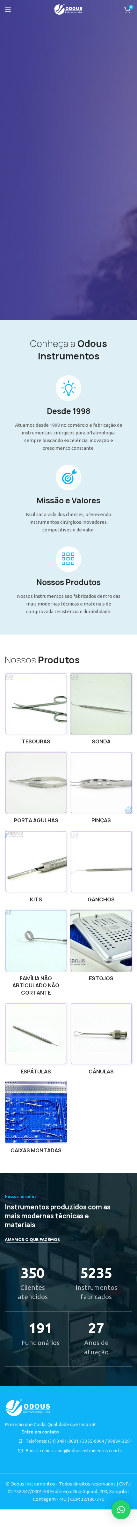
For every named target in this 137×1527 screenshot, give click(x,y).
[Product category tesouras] (36, 710)
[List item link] (75, 1441)
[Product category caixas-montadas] (36, 1119)
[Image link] (29, 1407)
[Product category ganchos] (101, 868)
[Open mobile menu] (8, 9)
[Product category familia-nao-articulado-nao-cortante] (36, 954)
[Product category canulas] (101, 1040)
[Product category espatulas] (36, 1040)
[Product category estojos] (101, 947)
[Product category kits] (36, 868)
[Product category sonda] (101, 710)
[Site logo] (69, 9)
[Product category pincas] (101, 789)
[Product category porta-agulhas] (36, 789)
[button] (121, 1509)
